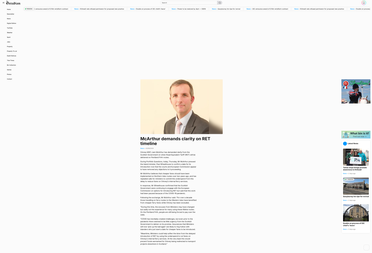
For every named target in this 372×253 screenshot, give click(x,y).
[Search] (219, 3)
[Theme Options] (368, 3)
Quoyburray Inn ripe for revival (356, 196)
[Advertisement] (355, 117)
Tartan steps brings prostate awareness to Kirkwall (355, 169)
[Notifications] (364, 3)
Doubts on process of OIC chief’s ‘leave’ (354, 224)
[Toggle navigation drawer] (3, 3)
